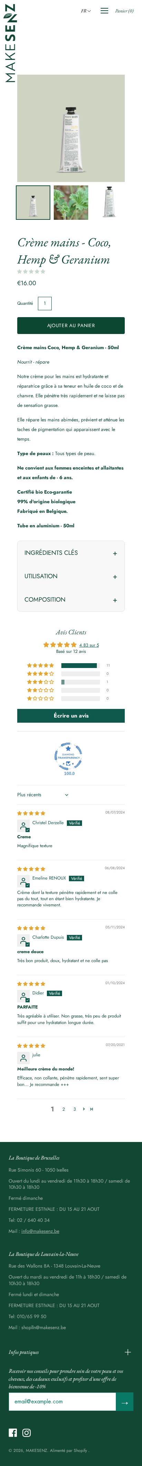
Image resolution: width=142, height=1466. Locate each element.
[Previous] (34, 128)
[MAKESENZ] (10, 43)
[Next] (107, 128)
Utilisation (41, 576)
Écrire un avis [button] (71, 716)
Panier (124, 11)
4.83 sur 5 (89, 645)
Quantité (25, 303)
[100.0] (68, 756)
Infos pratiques (24, 1352)
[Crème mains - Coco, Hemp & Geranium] (33, 202)
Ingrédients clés (51, 552)
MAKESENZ (36, 1450)
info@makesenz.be (40, 1231)
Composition (44, 599)
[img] (31, 813)
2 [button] (63, 1109)
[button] (87, 10)
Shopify (80, 1450)
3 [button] (74, 1109)
